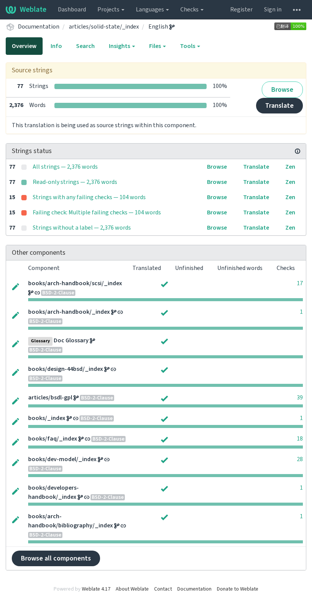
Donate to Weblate (237, 589)
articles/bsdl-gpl (50, 397)
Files (155, 46)
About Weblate (132, 589)
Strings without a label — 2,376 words (82, 228)
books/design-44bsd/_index (65, 369)
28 (300, 459)
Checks (190, 9)
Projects (109, 9)
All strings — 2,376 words (65, 167)
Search (85, 46)
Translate (279, 105)
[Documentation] (297, 151)
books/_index (46, 418)
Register (241, 9)
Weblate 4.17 (96, 589)
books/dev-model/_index (62, 459)
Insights (120, 46)
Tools (188, 46)
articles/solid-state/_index (104, 26)
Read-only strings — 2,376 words (75, 182)
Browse (282, 89)
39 (300, 397)
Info (56, 46)
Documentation (38, 26)
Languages (150, 9)
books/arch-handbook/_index (69, 312)
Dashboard (72, 9)
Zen (290, 167)
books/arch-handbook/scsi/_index (75, 283)
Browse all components (56, 558)
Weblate (33, 9)
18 (300, 438)
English (158, 26)
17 (300, 283)
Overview (24, 46)
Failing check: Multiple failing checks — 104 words (97, 212)
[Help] (296, 9)
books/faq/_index (52, 438)
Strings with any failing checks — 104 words (89, 197)
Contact (163, 589)
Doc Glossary (71, 340)
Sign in (273, 9)
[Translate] (16, 286)
